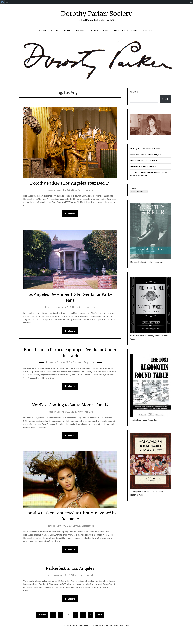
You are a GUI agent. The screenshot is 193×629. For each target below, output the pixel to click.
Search (134, 92)
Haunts (80, 30)
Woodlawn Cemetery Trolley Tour (145, 160)
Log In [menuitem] (8, 2)
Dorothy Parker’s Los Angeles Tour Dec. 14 (70, 183)
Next (99, 614)
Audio (106, 30)
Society (55, 30)
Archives (134, 188)
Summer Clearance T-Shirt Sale (143, 166)
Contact (147, 30)
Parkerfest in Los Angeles (70, 568)
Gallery (93, 30)
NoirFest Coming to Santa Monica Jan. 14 (70, 404)
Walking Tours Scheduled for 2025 (145, 148)
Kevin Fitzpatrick (86, 190)
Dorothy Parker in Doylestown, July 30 (147, 154)
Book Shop (120, 30)
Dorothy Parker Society (96, 14)
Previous (42, 614)
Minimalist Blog (107, 625)
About (42, 30)
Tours (134, 30)
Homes (68, 30)
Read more (70, 213)
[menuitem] (2, 2)
